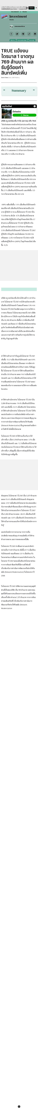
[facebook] (11, 34)
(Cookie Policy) (23, 8)
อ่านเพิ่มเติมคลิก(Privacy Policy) (9, 8)
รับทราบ (31, 7)
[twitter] (17, 34)
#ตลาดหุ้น (31, 40)
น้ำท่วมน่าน (17, 112)
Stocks (24, 11)
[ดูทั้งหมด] (34, 106)
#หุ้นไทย (13, 40)
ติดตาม (25, 115)
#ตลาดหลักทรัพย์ (22, 40)
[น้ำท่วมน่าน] (7, 113)
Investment (15, 11)
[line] (23, 34)
